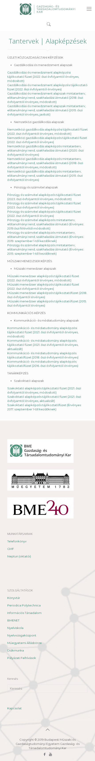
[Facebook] (44, 754)
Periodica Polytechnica (24, 605)
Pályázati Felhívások (21, 658)
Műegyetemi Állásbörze (24, 643)
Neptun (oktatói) (19, 556)
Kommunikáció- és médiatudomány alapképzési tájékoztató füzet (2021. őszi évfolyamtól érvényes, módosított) (42, 332)
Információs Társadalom (24, 613)
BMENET (13, 620)
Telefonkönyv (17, 541)
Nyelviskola (15, 628)
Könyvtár (13, 598)
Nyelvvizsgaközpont (21, 635)
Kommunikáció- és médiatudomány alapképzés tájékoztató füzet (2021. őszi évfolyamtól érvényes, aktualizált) (42, 345)
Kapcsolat (14, 708)
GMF (10, 549)
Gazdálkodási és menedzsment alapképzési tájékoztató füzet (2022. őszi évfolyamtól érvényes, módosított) (43, 77)
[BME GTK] (47, 8)
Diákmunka (15, 650)
